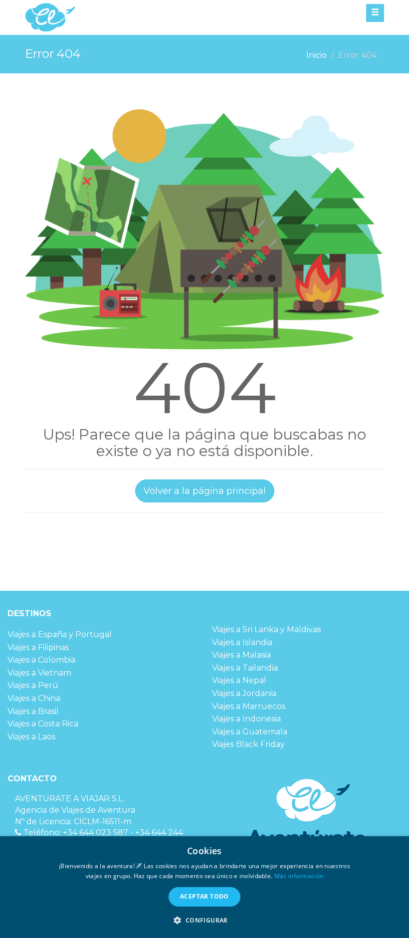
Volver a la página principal (205, 490)
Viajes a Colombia (41, 660)
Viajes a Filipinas (38, 647)
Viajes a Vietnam (39, 673)
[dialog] (204, 887)
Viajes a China (33, 698)
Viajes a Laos (31, 736)
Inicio (316, 55)
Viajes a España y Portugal (59, 634)
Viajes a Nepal (239, 680)
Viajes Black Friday (248, 744)
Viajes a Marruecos (248, 706)
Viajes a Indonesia (246, 718)
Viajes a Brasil (33, 711)
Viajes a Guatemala (249, 731)
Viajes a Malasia (241, 655)
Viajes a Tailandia (245, 668)
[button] (204, 920)
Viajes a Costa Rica (42, 723)
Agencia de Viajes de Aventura (75, 810)
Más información (299, 876)
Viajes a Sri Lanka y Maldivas (266, 629)
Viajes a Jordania (244, 693)
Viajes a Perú (32, 685)
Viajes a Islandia (242, 642)
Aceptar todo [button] (204, 896)
